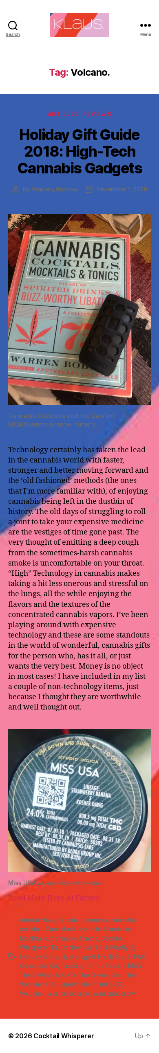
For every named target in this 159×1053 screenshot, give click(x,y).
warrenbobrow (114, 993)
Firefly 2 (122, 947)
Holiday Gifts (39, 957)
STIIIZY (132, 966)
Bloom (68, 920)
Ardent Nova (38, 920)
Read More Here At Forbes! (54, 898)
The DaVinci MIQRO (47, 975)
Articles (63, 113)
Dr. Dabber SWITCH (79, 947)
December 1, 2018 (122, 189)
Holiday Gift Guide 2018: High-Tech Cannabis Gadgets (79, 151)
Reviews (97, 113)
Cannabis (93, 920)
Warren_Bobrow (54, 189)
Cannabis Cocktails (72, 929)
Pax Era (71, 966)
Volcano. (32, 993)
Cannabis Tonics (73, 938)
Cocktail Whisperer (63, 1036)
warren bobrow (68, 993)
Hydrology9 (78, 957)
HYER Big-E (114, 957)
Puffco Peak (102, 966)
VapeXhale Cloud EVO (89, 984)
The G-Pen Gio (99, 975)
